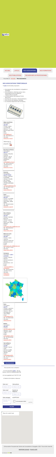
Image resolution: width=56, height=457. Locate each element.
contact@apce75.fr (8, 316)
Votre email (6, 390)
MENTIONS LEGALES (24, 449)
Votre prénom (15, 384)
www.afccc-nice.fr (8, 138)
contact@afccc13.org (9, 162)
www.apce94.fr (7, 359)
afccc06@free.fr (8, 134)
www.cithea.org (8, 190)
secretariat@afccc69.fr (9, 329)
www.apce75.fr (7, 320)
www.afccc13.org (8, 167)
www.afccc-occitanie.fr (6, 274)
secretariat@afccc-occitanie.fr (9, 267)
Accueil (7, 70)
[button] (53, 454)
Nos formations (45, 70)
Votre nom (5, 384)
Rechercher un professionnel (36, 75)
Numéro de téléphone (15, 391)
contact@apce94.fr (8, 355)
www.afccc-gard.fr (8, 207)
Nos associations (29, 70)
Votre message (7, 397)
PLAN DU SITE (33, 449)
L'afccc (16, 70)
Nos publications (15, 75)
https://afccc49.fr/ (8, 250)
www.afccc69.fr (7, 340)
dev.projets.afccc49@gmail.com (12, 246)
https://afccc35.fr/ (8, 230)
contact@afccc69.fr (8, 336)
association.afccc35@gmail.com (12, 226)
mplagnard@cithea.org (10, 186)
